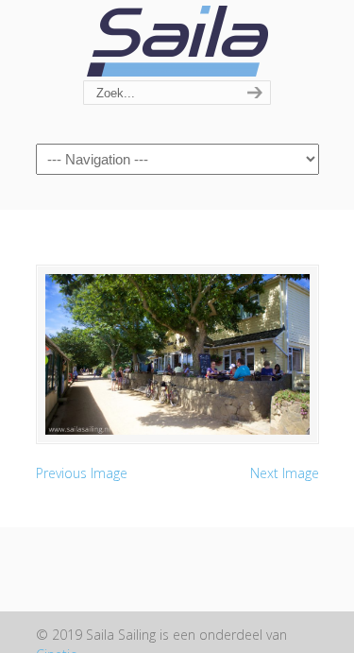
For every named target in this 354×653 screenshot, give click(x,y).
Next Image (284, 473)
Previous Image (81, 473)
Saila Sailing (177, 41)
